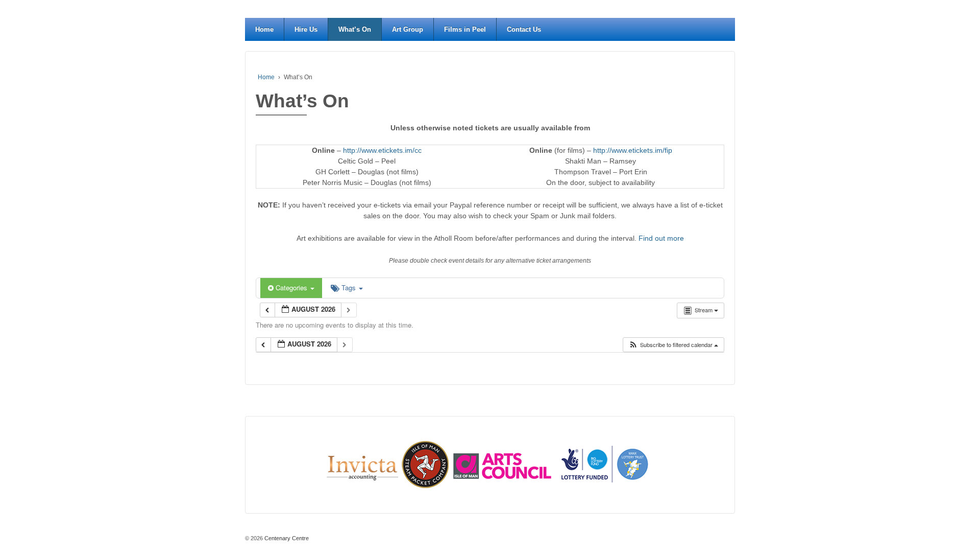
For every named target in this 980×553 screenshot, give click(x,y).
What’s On (354, 29)
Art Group (407, 29)
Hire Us (306, 29)
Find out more (661, 238)
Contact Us (524, 29)
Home (264, 29)
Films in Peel (465, 29)
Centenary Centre (286, 538)
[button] (673, 345)
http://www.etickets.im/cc (382, 150)
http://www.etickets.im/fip (632, 150)
